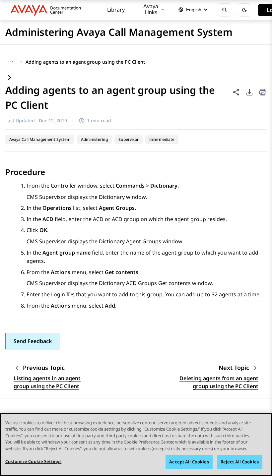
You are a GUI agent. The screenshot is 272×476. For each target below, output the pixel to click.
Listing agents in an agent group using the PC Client (47, 382)
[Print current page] (263, 92)
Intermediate (161, 139)
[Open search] (224, 10)
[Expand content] (9, 78)
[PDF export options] (249, 92)
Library (116, 9)
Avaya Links (150, 9)
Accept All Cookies (189, 462)
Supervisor (128, 139)
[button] (32, 341)
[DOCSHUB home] (48, 10)
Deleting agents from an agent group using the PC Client (218, 382)
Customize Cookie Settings (33, 461)
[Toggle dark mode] (244, 10)
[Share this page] (236, 92)
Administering (94, 139)
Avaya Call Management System (39, 139)
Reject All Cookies (240, 462)
